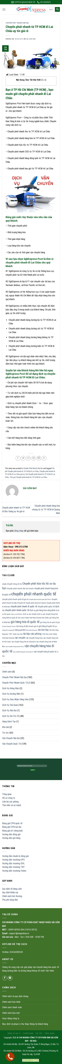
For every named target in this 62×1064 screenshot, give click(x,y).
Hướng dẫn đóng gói (11, 834)
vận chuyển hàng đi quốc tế (45, 651)
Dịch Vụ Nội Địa (9, 710)
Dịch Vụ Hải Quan (10, 705)
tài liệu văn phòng (32, 633)
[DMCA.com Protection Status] (31, 1060)
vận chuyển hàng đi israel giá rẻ (23, 652)
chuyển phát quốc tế (46, 606)
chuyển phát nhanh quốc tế (33, 593)
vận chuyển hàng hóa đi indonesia (24, 642)
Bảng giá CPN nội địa (11, 827)
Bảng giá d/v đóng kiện (12, 830)
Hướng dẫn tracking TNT (13, 867)
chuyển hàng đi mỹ (14, 584)
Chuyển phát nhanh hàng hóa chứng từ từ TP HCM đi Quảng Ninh (46, 509)
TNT (10, 634)
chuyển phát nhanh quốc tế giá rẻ (15, 599)
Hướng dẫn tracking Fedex (14, 870)
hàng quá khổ (20, 630)
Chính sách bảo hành (11, 1002)
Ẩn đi (44, 80)
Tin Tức (38, 1033)
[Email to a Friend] (28, 458)
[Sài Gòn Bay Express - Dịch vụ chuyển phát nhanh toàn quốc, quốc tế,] (31, 9)
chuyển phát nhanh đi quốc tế (24, 606)
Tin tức (5, 732)
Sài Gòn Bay (43, 630)
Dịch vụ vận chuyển (30, 614)
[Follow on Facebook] (4, 978)
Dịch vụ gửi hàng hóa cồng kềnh (43, 610)
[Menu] (4, 9)
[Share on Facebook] (18, 458)
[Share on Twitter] (23, 458)
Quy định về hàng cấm (12, 888)
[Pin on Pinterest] (33, 458)
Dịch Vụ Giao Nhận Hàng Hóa (15, 699)
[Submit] (57, 9)
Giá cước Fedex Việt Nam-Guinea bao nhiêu (33, 618)
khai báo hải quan (31, 630)
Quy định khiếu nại (10, 892)
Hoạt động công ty (10, 1018)
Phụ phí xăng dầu (10, 899)
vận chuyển (20, 637)
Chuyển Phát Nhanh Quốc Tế (15, 682)
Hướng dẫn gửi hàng (11, 838)
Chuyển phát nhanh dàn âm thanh (20, 588)
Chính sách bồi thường (12, 896)
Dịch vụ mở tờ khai (16, 614)
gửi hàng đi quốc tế (47, 626)
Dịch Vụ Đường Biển (11, 693)
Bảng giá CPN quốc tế (12, 823)
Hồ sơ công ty (8, 798)
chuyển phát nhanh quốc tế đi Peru (40, 599)
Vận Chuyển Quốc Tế (11, 743)
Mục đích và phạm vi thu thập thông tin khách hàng (25, 1024)
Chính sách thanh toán (12, 1007)
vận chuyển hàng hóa (34, 638)
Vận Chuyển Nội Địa (11, 738)
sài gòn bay (30, 39)
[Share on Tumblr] (44, 458)
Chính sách (7, 671)
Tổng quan (7, 794)
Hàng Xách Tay (9, 721)
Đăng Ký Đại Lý (14, 1033)
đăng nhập (19, 530)
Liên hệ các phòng (10, 801)
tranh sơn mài (17, 634)
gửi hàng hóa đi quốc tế (25, 622)
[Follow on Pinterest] (10, 978)
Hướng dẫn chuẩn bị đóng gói (15, 856)
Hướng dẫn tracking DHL (13, 863)
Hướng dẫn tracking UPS (13, 859)
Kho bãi (5, 727)
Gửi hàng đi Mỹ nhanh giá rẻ (27, 626)
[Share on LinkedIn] (38, 458)
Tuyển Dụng (28, 1033)
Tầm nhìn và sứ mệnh (11, 805)
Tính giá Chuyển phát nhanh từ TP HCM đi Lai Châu (28, 477)
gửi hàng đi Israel (10, 626)
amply (4, 584)
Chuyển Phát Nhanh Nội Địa (17, 23)
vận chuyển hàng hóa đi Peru (14, 646)
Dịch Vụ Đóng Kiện (10, 688)
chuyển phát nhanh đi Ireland (36, 603)
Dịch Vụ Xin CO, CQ (10, 716)
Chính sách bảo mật (11, 1013)
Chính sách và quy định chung (15, 996)
